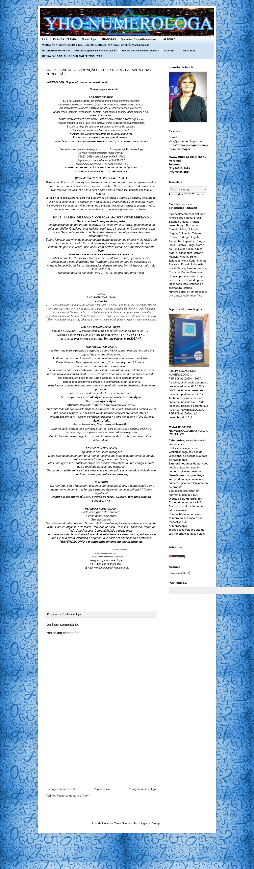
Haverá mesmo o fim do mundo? (140, 50)
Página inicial (102, 789)
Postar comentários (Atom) (73, 795)
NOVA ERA (170, 50)
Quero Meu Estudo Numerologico (139, 39)
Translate (198, 194)
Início (45, 39)
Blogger (156, 823)
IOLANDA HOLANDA (65, 39)
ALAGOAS (169, 39)
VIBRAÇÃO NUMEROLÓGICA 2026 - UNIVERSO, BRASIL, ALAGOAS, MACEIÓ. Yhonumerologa (95, 45)
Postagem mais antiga (142, 789)
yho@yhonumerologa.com (185, 141)
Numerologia (89, 39)
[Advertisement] (101, 754)
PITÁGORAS (109, 39)
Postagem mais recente (61, 789)
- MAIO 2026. (189, 50)
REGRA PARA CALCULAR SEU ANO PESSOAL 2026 (72, 56)
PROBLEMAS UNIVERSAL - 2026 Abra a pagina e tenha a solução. (79, 50)
